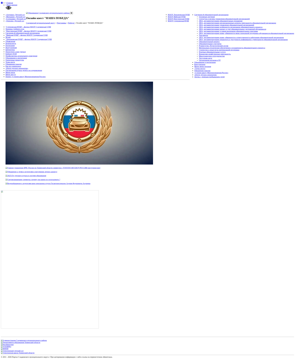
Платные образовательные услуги (212, 52)
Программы (61, 23)
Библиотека (10, 50)
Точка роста (10, 62)
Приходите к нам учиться (16, 52)
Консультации (199, 64)
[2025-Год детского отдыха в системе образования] (26, 176)
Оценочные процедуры (15, 60)
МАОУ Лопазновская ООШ (179, 15)
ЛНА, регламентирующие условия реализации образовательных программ (228, 31)
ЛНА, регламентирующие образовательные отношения (220, 21)
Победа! (71, 23)
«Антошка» (15, 15)
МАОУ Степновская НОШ (178, 21)
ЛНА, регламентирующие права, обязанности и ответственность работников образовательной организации (241, 37)
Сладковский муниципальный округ (40, 23)
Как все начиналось (13, 66)
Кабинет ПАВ (11, 54)
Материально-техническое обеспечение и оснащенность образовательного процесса (232, 48)
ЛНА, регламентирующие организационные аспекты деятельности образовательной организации (237, 23)
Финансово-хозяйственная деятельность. (215, 54)
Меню (202, 66)
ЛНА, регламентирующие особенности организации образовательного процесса (230, 27)
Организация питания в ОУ (210, 60)
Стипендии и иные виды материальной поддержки (219, 50)
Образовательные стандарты (210, 44)
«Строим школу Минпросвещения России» (211, 73)
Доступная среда (205, 58)
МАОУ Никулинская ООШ (178, 19)
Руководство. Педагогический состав (213, 46)
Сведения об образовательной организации (211, 15)
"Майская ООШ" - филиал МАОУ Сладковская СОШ (27, 35)
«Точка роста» (199, 69)
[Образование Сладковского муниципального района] (48, 13)
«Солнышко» (16, 19)
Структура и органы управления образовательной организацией (224, 19)
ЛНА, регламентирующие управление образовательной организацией (226, 25)
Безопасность (11, 43)
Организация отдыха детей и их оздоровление (24, 70)
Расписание (10, 46)
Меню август (11, 75)
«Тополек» (15, 21)
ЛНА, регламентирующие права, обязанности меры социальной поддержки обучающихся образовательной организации (246, 33)
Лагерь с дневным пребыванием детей (209, 77)
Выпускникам (11, 48)
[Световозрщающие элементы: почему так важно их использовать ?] (33, 180)
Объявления (10, 41)
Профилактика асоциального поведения (21, 56)
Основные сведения (207, 17)
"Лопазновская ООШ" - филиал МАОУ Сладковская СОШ (29, 39)
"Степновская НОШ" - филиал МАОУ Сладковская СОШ (28, 27)
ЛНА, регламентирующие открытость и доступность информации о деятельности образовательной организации (243, 40)
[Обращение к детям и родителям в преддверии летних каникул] (31, 172)
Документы (203, 35)
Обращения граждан (202, 71)
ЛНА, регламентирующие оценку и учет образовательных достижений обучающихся (232, 29)
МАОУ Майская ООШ (177, 17)
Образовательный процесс (209, 42)
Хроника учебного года (15, 29)
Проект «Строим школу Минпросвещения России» (26, 77)
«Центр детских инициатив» (205, 75)
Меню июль (10, 72)
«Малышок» (15, 17)
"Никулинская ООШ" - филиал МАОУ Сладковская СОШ (28, 31)
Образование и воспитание (205, 62)
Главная (9, 3)
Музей (8, 37)
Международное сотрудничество (212, 56)
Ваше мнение (11, 5)
